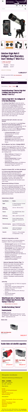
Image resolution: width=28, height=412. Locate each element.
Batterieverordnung (6, 394)
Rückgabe (4, 391)
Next (25, 25)
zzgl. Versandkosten (18, 75)
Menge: (2, 77)
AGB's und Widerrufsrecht (7, 393)
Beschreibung (5, 86)
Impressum (4, 406)
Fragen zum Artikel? (6, 61)
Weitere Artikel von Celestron (11, 304)
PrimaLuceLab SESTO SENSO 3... (6, 360)
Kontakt (3, 388)
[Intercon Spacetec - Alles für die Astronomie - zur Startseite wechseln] (16, 2)
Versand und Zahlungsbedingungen (9, 390)
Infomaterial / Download (7, 403)
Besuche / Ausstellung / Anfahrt (9, 402)
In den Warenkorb (14, 82)
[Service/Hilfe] (19, 5)
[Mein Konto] (22, 5)
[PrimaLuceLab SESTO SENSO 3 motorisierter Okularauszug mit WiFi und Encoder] (7, 353)
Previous (2, 25)
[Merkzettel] (16, 5)
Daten (10, 86)
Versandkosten (24, 409)
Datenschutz (4, 404)
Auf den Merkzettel (6, 62)
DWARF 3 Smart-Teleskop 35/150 (6, 332)
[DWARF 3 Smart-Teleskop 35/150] (14, 327)
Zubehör (14, 86)
